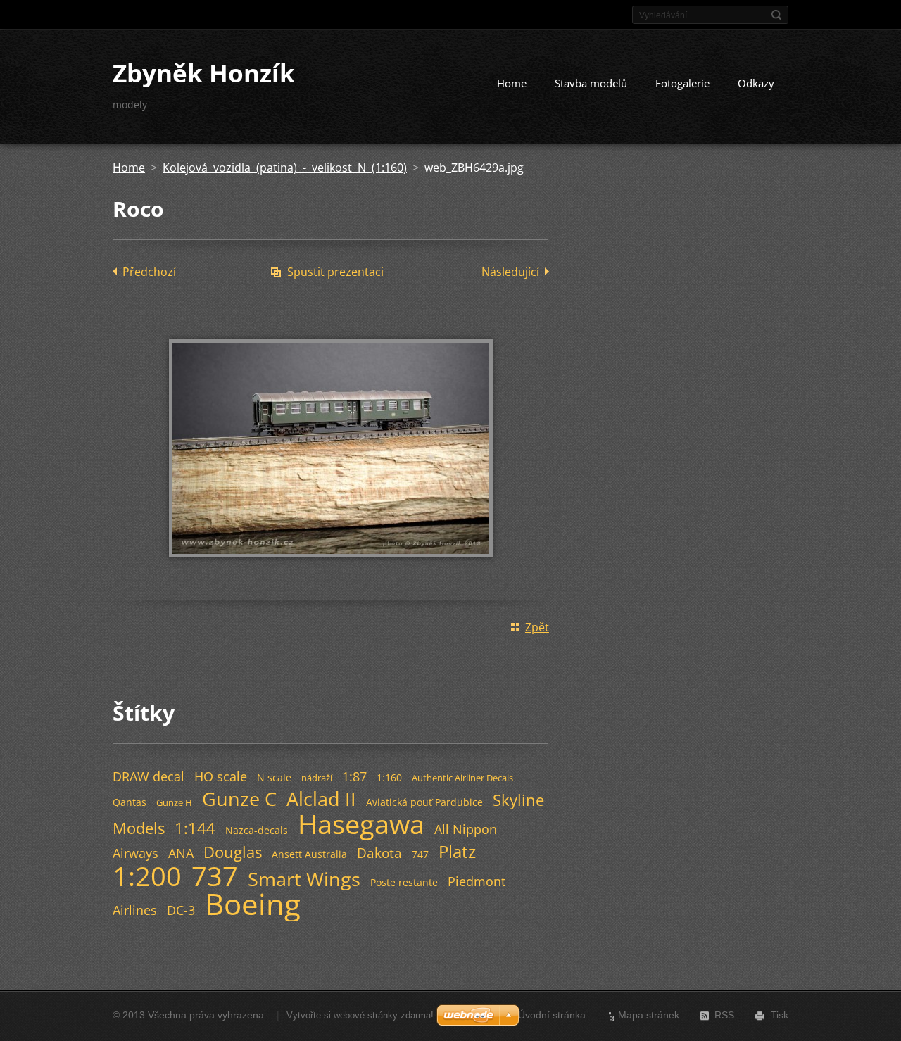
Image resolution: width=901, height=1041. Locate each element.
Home (512, 83)
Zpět (537, 627)
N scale (274, 777)
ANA (181, 853)
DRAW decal (148, 776)
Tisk (779, 1015)
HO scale (220, 776)
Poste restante (404, 882)
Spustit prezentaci (335, 271)
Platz (457, 851)
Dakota (379, 852)
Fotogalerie (682, 83)
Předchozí (149, 271)
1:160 (389, 777)
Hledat (776, 15)
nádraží (316, 777)
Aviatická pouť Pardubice (424, 802)
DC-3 (181, 910)
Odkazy (756, 83)
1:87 (354, 776)
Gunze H (174, 802)
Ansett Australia (309, 854)
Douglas (232, 852)
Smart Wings (304, 879)
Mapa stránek (648, 1015)
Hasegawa (361, 823)
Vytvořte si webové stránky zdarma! (360, 1015)
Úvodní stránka (552, 1015)
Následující (510, 271)
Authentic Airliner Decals (462, 777)
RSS (724, 1015)
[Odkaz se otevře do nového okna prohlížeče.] (331, 567)
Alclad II (321, 799)
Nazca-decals (256, 830)
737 (214, 875)
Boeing (253, 903)
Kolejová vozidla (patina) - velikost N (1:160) (285, 167)
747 (420, 854)
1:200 (147, 875)
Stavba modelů (591, 83)
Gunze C (239, 799)
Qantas (129, 802)
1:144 (195, 828)
